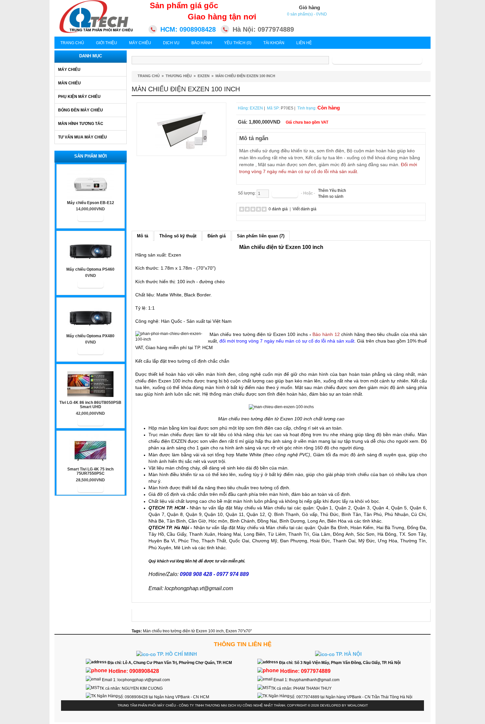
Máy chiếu (69, 69)
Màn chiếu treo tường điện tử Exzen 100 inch (183, 631)
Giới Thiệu (106, 43)
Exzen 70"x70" (239, 631)
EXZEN (204, 76)
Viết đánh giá (304, 209)
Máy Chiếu (140, 43)
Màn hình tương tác (80, 123)
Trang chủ (72, 43)
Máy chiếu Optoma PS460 (90, 269)
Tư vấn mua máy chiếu (82, 137)
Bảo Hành (201, 43)
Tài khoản (273, 43)
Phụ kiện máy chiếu (79, 96)
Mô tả (142, 235)
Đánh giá (217, 235)
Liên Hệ (304, 43)
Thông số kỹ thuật (177, 235)
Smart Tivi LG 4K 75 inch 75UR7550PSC (90, 471)
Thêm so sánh (330, 196)
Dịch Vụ (171, 43)
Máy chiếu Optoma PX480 (90, 336)
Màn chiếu (69, 83)
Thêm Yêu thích (332, 190)
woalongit (357, 705)
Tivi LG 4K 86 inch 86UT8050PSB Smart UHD (90, 405)
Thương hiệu (179, 76)
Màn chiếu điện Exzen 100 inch (245, 76)
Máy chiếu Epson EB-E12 (90, 203)
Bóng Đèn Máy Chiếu (80, 110)
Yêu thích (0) (237, 43)
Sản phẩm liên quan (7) (260, 235)
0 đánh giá (278, 209)
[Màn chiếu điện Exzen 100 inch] (181, 129)
